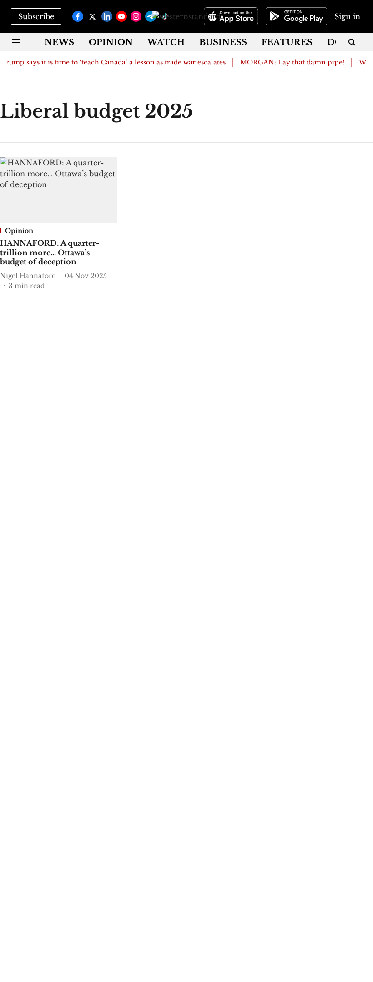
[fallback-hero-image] (58, 190)
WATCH (166, 42)
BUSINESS (223, 42)
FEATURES (287, 42)
